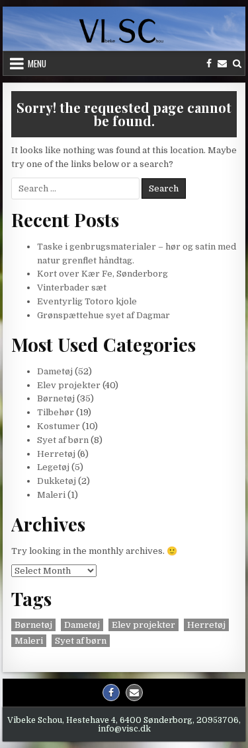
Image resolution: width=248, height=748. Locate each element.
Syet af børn (63, 440)
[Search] (237, 63)
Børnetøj (56, 398)
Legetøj (53, 467)
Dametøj (55, 371)
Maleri (51, 495)
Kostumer (58, 426)
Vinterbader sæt (71, 287)
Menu (37, 63)
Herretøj (56, 454)
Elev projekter (69, 385)
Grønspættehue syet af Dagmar (103, 315)
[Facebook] (209, 63)
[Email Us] (222, 63)
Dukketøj (56, 481)
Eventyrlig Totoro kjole (87, 301)
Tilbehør (55, 412)
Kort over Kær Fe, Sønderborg (102, 274)
